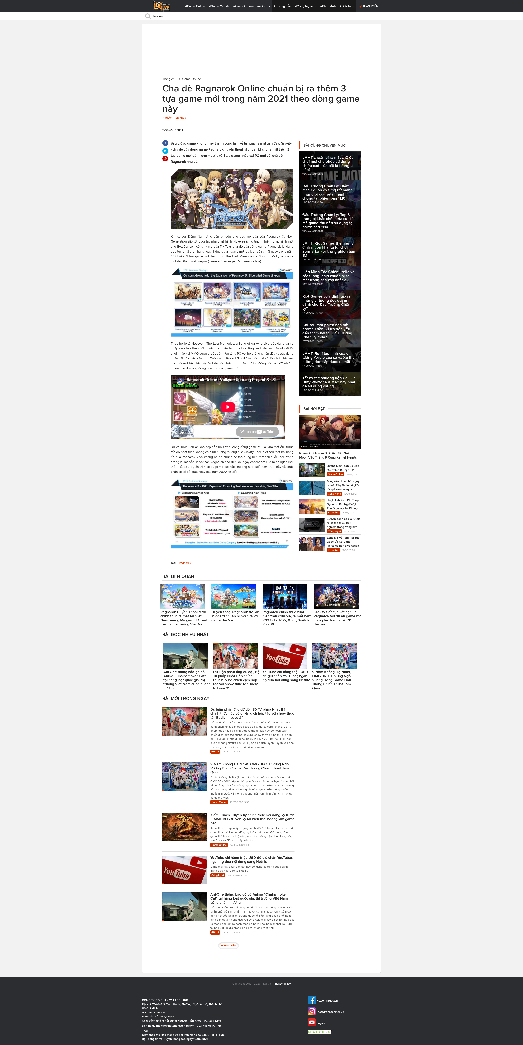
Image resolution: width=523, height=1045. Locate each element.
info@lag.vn (167, 1016)
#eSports (263, 6)
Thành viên (370, 6)
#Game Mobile (219, 6)
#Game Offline (243, 6)
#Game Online (195, 6)
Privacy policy (282, 983)
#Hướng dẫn (282, 6)
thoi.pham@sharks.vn (180, 1025)
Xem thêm (230, 945)
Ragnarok (185, 562)
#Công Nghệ (304, 6)
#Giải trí (346, 6)
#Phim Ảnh (328, 6)
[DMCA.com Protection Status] (320, 1032)
